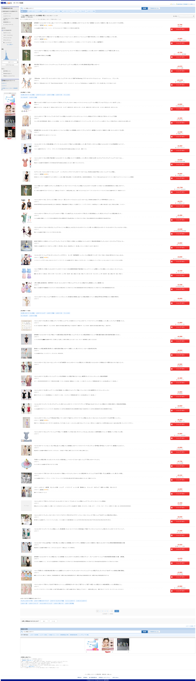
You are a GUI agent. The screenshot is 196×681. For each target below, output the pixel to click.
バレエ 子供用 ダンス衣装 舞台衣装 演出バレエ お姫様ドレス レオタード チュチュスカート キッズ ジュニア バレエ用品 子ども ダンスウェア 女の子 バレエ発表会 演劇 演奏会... (79, 570)
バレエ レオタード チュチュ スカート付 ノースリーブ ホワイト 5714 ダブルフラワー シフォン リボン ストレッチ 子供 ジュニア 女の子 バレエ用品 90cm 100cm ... (76, 515)
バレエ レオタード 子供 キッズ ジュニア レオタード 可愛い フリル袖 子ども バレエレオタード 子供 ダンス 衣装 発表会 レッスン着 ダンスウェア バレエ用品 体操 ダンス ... (78, 213)
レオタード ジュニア (48, 11)
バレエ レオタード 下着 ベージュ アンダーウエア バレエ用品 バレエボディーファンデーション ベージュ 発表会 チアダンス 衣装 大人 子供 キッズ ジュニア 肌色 (75, 116)
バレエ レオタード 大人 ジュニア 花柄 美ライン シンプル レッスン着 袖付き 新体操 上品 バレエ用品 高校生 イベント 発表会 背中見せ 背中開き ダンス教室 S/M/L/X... (76, 296)
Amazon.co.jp (7, 73)
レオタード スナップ (33, 603)
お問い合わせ (115, 677)
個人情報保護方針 (93, 677)
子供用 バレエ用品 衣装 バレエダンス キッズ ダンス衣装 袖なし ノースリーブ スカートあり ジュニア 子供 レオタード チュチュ (67, 459)
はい (44, 621)
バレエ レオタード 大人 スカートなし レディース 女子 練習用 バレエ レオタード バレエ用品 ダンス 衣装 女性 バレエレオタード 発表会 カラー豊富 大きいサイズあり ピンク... (79, 362)
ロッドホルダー (82, 11)
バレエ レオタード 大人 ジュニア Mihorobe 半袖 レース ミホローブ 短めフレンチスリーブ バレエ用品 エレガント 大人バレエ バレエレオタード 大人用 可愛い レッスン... (77, 418)
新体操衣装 (7, 22)
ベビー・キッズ (8, 35)
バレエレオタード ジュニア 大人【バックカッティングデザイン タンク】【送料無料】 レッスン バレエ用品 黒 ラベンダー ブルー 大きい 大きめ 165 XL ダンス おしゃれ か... (79, 255)
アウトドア (7, 40)
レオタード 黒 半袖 (69, 603)
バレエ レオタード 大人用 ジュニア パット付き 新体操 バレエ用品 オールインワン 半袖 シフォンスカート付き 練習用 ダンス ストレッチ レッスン (71, 390)
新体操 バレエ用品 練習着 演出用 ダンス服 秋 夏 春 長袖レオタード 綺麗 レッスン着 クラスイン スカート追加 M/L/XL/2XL (65, 348)
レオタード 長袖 (58, 11)
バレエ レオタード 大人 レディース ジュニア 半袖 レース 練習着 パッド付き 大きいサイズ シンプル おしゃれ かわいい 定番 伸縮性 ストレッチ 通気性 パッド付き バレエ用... (78, 431)
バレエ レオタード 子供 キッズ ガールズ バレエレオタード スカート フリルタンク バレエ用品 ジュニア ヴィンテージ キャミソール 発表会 (70, 501)
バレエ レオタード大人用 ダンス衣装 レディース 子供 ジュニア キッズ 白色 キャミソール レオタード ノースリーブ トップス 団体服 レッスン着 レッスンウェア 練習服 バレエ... (79, 320)
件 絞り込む (10, 64)
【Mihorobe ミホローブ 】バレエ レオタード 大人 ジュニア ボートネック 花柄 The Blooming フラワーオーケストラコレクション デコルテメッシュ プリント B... (76, 78)
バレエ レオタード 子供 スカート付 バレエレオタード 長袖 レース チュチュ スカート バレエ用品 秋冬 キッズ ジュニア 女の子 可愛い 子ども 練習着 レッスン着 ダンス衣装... (78, 473)
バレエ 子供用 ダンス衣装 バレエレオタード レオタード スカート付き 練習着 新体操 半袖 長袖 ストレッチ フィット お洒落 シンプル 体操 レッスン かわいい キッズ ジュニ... (78, 269)
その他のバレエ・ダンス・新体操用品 (10, 19)
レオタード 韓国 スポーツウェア (41, 600)
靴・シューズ (7, 42)
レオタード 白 (66, 11)
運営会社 (80, 677)
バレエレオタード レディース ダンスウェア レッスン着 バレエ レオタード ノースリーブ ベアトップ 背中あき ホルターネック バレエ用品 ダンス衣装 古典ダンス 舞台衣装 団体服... (80, 404)
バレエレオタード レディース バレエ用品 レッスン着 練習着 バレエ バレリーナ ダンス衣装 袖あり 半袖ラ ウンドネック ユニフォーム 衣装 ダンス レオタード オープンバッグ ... (79, 529)
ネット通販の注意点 (30, 666)
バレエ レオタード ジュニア (46, 603)
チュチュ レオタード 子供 (26, 600)
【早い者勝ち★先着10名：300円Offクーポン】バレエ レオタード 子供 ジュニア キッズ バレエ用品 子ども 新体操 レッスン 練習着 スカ (69, 283)
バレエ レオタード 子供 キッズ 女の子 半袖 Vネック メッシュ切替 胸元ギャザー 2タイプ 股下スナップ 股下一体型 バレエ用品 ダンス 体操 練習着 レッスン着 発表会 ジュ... (78, 584)
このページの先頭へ (190, 626)
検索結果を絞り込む (155, 8)
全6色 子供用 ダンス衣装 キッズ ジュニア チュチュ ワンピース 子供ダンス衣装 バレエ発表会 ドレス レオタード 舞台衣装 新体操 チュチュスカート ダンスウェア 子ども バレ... (79, 241)
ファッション (7, 37)
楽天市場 (7, 71)
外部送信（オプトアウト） (105, 677)
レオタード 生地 (91, 11)
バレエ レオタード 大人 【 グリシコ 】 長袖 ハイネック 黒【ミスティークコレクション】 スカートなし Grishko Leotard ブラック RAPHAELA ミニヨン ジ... (74, 199)
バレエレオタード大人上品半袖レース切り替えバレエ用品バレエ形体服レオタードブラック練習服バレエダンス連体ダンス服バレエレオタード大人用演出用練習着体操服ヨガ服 (79, 542)
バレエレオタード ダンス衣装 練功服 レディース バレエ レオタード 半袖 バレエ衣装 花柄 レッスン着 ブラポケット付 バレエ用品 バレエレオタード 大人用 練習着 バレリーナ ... (79, 144)
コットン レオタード (70, 600)
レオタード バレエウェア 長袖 (57, 600)
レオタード (7, 13)
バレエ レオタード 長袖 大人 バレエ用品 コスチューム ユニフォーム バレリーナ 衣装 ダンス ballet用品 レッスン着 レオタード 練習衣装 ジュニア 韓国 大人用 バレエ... (77, 50)
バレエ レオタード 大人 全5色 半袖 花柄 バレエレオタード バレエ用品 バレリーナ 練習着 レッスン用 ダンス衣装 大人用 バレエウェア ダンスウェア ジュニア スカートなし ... (78, 158)
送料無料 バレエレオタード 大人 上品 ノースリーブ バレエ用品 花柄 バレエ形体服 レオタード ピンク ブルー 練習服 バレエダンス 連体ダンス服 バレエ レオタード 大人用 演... (79, 23)
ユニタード (7, 16)
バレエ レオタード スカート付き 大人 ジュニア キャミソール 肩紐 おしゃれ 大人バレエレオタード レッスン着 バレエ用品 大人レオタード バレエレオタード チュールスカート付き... (80, 227)
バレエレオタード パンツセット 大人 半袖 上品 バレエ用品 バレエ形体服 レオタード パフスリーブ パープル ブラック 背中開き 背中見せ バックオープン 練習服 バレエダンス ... (79, 445)
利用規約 (85, 677)
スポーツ (7, 32)
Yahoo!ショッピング (9, 76)
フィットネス (74, 11)
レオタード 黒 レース (58, 603)
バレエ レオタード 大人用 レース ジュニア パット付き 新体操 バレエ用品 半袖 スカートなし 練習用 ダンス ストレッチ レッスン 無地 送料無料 (71, 376)
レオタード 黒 (24, 603)
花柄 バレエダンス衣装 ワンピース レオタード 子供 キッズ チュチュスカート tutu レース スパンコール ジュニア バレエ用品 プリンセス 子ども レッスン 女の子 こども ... (77, 102)
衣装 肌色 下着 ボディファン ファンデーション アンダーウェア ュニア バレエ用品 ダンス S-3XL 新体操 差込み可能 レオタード (66, 64)
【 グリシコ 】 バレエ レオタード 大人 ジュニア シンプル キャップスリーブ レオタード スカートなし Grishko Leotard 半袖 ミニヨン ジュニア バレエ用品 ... (75, 171)
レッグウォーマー (8, 24)
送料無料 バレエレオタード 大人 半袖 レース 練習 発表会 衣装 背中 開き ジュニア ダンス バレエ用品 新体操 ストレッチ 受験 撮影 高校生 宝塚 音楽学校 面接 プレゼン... (77, 334)
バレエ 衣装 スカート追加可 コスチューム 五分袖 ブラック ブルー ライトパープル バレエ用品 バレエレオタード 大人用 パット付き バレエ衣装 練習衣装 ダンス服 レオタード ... (79, 185)
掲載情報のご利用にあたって (27, 660)
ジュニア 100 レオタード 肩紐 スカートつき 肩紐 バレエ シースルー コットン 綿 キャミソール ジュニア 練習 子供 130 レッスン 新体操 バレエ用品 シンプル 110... (75, 36)
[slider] (2, 60)
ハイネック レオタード (81, 600)
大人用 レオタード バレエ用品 (35, 11)
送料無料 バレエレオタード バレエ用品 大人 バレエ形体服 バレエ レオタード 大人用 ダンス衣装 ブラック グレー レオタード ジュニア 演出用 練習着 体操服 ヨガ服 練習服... (79, 556)
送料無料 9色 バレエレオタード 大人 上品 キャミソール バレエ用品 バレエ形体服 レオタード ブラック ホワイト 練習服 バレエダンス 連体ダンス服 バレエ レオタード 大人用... (79, 130)
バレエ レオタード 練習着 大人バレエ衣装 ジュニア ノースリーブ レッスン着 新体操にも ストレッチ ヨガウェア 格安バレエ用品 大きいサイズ (75, 487)
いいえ (53, 621)
